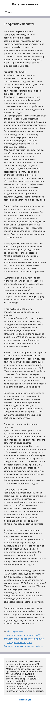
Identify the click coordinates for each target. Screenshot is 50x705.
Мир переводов (15, 631)
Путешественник (25, 4)
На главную (25, 700)
